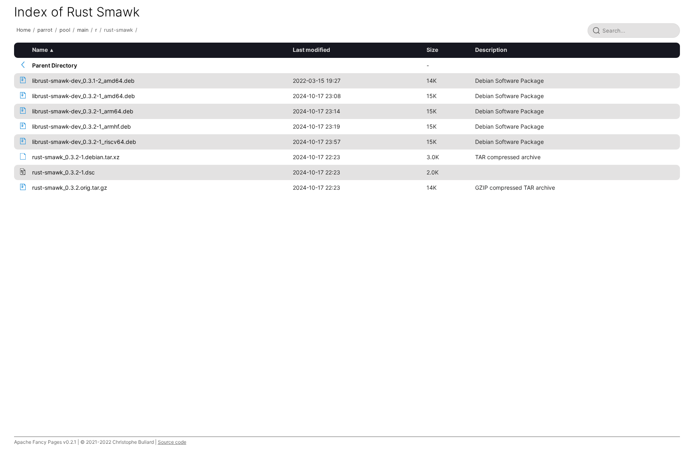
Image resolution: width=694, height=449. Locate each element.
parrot (45, 30)
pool (64, 30)
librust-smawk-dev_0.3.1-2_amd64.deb (83, 80)
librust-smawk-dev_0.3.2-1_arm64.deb (82, 111)
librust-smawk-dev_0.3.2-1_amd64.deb (83, 95)
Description (491, 49)
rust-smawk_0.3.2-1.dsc (63, 172)
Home (23, 30)
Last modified (311, 49)
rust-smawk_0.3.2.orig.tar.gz (69, 187)
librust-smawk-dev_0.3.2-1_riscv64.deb (84, 141)
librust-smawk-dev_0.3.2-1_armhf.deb (81, 126)
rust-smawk (118, 30)
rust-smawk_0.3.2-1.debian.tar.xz (76, 157)
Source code (172, 442)
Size (432, 49)
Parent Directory (54, 65)
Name (40, 49)
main (82, 30)
